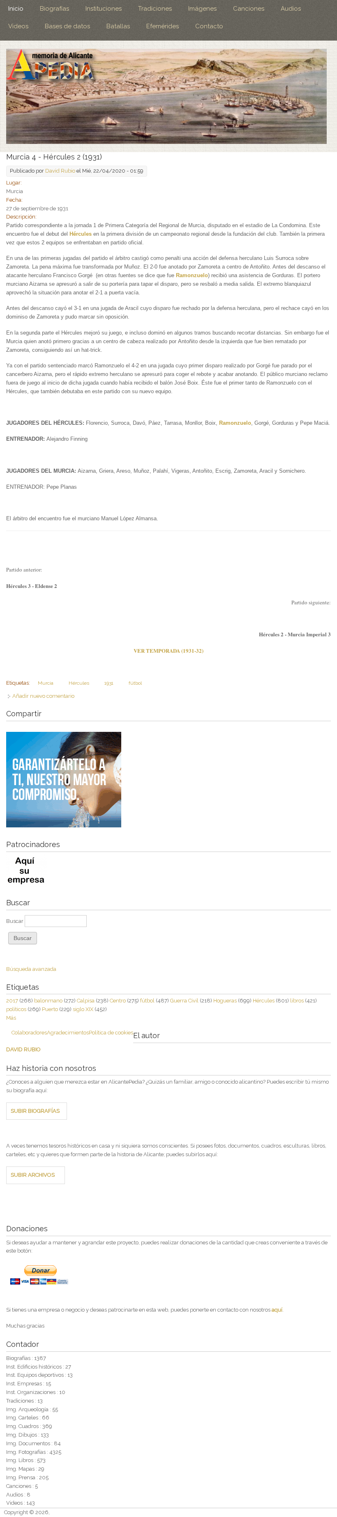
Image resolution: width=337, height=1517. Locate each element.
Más (11, 1018)
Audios (291, 8)
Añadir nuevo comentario (43, 696)
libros (297, 1001)
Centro (118, 1001)
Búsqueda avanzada (31, 969)
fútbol (135, 683)
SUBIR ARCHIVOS (33, 1175)
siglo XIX (83, 1009)
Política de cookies (111, 1033)
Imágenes (202, 8)
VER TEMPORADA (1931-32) (168, 650)
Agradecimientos (68, 1033)
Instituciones (103, 8)
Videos (18, 26)
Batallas (118, 26)
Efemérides (162, 26)
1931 (108, 683)
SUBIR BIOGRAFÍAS (35, 1111)
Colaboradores (29, 1033)
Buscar (15, 921)
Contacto (209, 26)
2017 (12, 1001)
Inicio (15, 8)
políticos (16, 1009)
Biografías (54, 8)
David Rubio (60, 171)
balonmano (48, 1001)
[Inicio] (166, 96)
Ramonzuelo (192, 275)
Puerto (50, 1009)
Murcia (45, 683)
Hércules (80, 234)
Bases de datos (67, 26)
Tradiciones (155, 8)
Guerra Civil (184, 1001)
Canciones (248, 8)
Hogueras (225, 1001)
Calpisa (86, 1001)
